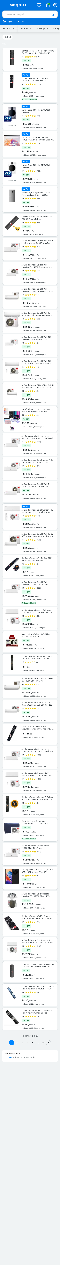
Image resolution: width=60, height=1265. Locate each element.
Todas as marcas (23, 1057)
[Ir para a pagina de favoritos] (39, 5)
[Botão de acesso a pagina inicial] (21, 5)
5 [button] (32, 1042)
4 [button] (27, 1042)
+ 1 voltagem (12, 125)
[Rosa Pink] (12, 428)
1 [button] (11, 1042)
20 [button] (43, 1042)
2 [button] (17, 1042)
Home (10, 1057)
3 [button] (22, 1042)
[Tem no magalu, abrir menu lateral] (4, 5)
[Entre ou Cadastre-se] (55, 5)
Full (9, 37)
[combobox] (30, 14)
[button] (53, 15)
